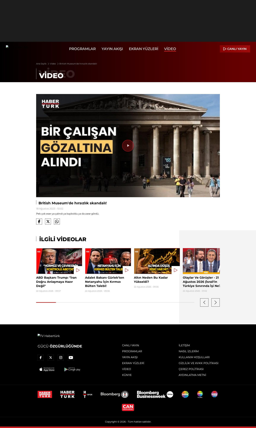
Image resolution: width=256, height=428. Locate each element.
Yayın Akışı (112, 49)
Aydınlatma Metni (192, 375)
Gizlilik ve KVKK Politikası (198, 363)
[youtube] (71, 357)
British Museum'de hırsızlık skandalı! (78, 63)
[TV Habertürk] (17, 48)
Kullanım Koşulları (194, 357)
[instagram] (61, 357)
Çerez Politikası (191, 369)
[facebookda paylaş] (39, 221)
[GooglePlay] (72, 369)
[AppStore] (47, 369)
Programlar (82, 49)
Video (170, 49)
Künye (127, 375)
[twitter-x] (51, 357)
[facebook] (41, 357)
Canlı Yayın (130, 345)
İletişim (184, 345)
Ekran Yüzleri (143, 49)
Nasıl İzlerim (189, 351)
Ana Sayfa (41, 63)
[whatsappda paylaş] (57, 221)
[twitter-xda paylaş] (48, 221)
